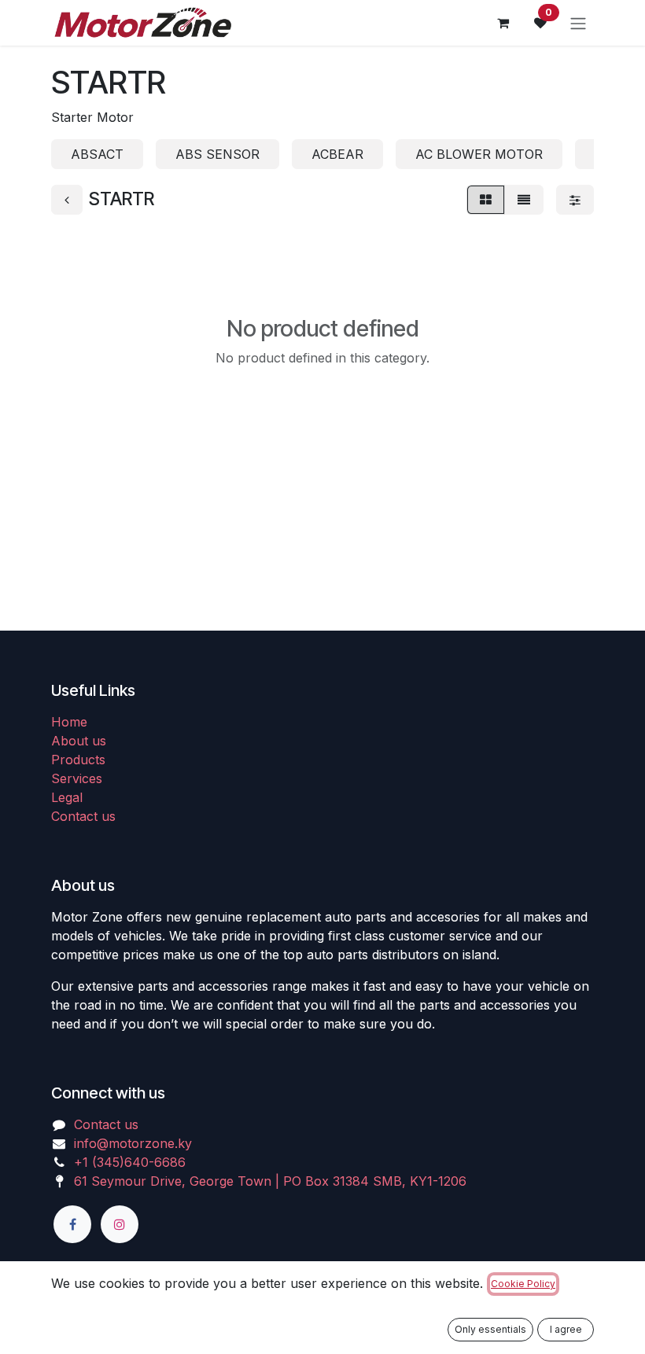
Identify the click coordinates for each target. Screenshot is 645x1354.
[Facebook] (72, 1224)
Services (76, 778)
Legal (67, 797)
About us (78, 741)
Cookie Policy (523, 1284)
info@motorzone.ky (133, 1143)
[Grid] (485, 200)
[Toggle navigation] (578, 22)
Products (78, 759)
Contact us (83, 816)
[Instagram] (119, 1224)
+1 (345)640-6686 (130, 1162)
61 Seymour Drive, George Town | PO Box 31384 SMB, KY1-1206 (270, 1181)
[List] (524, 200)
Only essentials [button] (490, 1329)
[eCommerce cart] (502, 23)
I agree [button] (566, 1329)
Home (69, 722)
